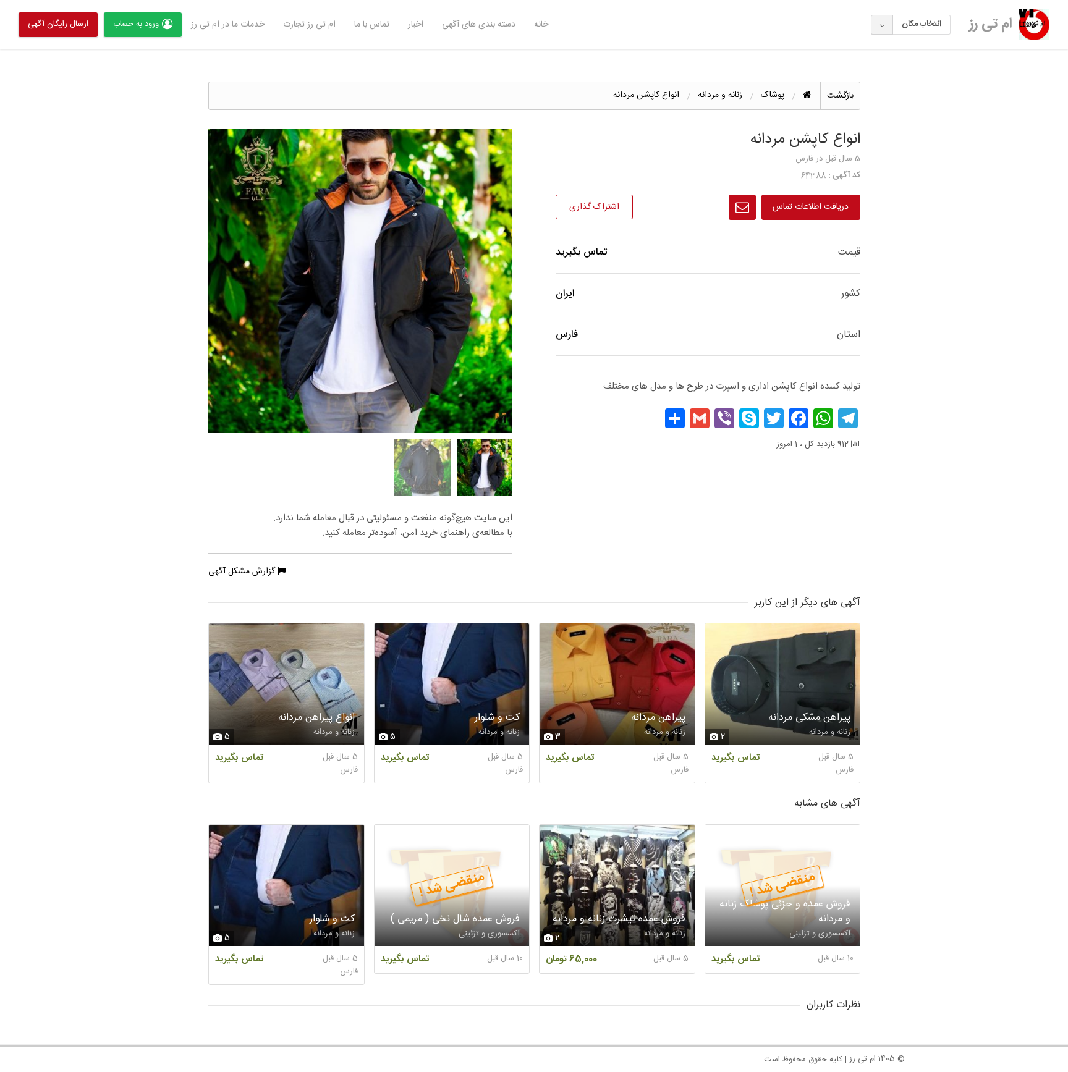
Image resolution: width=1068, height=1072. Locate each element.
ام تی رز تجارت (309, 24)
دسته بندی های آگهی (478, 24)
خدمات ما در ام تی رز (228, 24)
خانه (541, 24)
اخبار (415, 24)
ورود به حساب (136, 24)
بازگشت (840, 95)
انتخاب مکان (921, 24)
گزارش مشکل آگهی (243, 571)
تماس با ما (371, 24)
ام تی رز (990, 24)
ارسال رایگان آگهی (58, 24)
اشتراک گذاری (594, 207)
